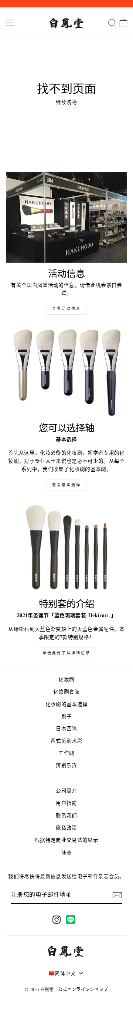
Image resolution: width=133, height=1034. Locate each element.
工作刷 (66, 753)
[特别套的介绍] (66, 548)
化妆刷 (66, 679)
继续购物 (66, 102)
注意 (66, 852)
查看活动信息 (66, 309)
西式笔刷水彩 (66, 741)
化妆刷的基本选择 (66, 704)
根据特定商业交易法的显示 (66, 840)
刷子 (66, 716)
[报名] (117, 895)
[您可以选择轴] (66, 372)
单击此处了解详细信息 (66, 653)
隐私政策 (66, 828)
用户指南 (66, 803)
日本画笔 (66, 729)
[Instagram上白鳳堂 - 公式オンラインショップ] (56, 919)
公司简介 (66, 791)
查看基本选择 (66, 485)
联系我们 (66, 816)
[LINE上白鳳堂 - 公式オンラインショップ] (70, 919)
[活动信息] (66, 217)
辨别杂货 (66, 765)
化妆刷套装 (66, 692)
